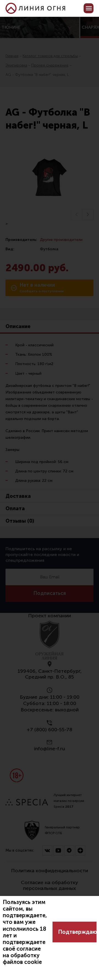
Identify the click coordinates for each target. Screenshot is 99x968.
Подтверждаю (77, 932)
